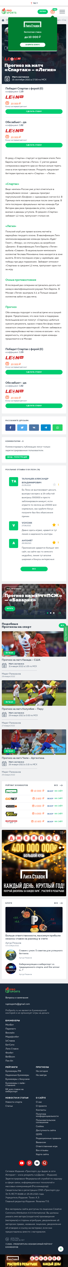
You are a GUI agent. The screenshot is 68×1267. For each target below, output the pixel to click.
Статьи (9, 1106)
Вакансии (41, 1142)
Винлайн (10, 1033)
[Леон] (13, 59)
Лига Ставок (11, 1049)
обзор (50, 791)
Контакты (41, 1110)
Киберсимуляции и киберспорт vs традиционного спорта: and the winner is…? (39, 967)
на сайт (59, 791)
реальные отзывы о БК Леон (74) (22, 470)
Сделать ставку (34, 111)
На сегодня (42, 1071)
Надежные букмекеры (17, 1075)
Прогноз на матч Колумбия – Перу (23, 709)
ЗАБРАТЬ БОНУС (32, 45)
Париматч (10, 1029)
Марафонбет (12, 1037)
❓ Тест (34, 3)
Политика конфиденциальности (47, 1115)
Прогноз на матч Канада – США (21, 660)
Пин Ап (9, 1061)
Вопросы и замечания (16, 998)
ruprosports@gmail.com (17, 1004)
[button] (66, 633)
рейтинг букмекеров (16, 785)
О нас (39, 1102)
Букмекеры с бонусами (17, 1079)
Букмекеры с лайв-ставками (15, 1084)
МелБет (9, 1025)
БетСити (9, 1045)
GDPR (39, 1134)
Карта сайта (42, 1154)
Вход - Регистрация (17, 457)
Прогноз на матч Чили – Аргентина (23, 758)
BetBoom (10, 1057)
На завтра (41, 1075)
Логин (43, 11)
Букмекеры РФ (13, 1071)
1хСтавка (10, 1041)
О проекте (41, 1106)
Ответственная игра (46, 1146)
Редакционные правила (48, 1138)
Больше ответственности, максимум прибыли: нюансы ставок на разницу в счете (33, 937)
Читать (10, 608)
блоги (8, 903)
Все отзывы (42, 1150)
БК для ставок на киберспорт (14, 1090)
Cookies (40, 1126)
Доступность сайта (46, 1130)
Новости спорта (13, 1102)
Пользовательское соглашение (45, 1121)
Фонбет (9, 1053)
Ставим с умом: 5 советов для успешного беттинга (41, 952)
